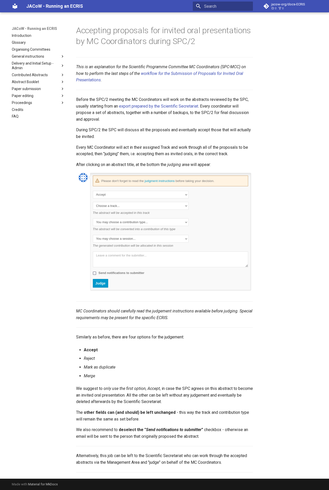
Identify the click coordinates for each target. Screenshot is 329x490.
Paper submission (26, 89)
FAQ (15, 116)
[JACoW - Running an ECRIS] (15, 6)
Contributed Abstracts (30, 75)
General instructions (28, 56)
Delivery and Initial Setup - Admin (32, 65)
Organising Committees (31, 49)
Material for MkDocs (43, 484)
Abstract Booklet (25, 82)
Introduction (21, 35)
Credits (17, 110)
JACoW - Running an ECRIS (34, 29)
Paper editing (22, 96)
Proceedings (22, 103)
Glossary (19, 42)
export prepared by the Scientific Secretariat (158, 106)
